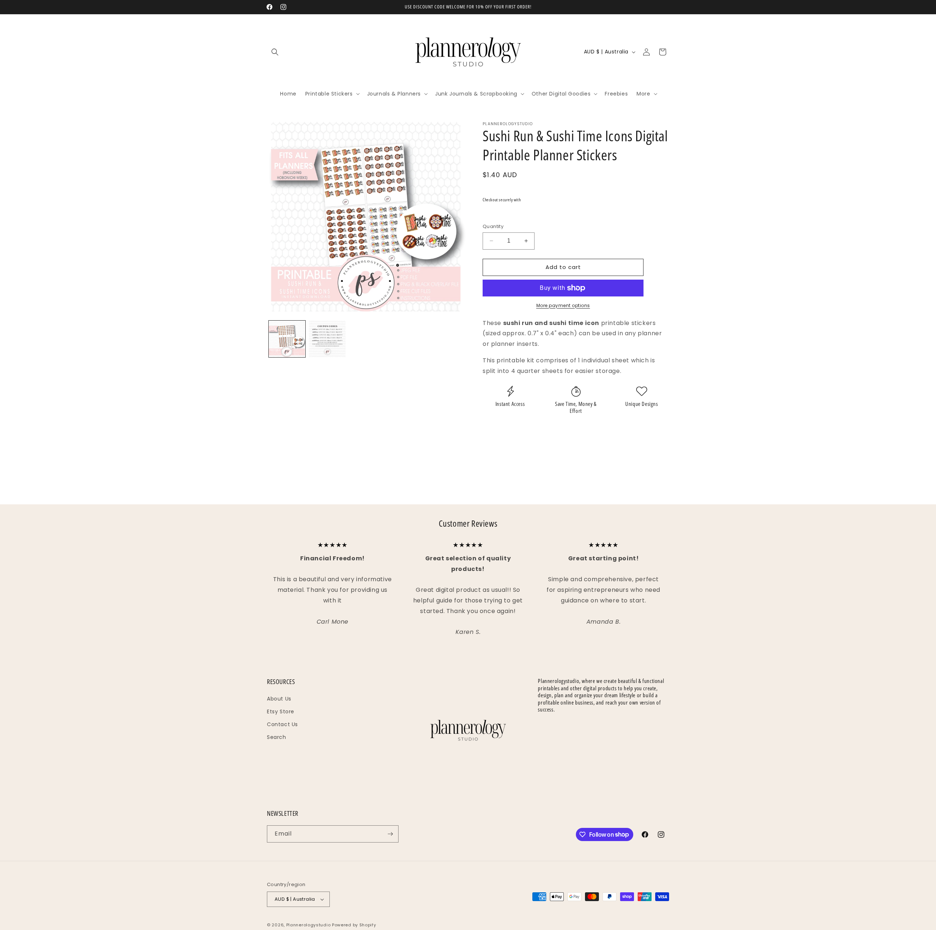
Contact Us (282, 724)
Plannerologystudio (308, 925)
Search (276, 737)
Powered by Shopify (354, 925)
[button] (275, 52)
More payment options (563, 305)
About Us (279, 698)
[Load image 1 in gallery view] (287, 339)
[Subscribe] (390, 834)
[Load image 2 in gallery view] (327, 339)
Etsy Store (280, 711)
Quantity (493, 226)
